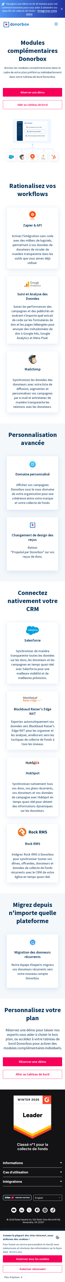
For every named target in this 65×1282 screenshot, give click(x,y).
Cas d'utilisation (15, 1172)
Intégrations (12, 1181)
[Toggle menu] (56, 24)
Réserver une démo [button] (33, 92)
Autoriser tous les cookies (32, 1258)
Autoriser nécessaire (33, 1269)
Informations (13, 1163)
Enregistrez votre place (41, 12)
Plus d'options (12, 1277)
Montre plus (15, 1252)
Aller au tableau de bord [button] (33, 104)
